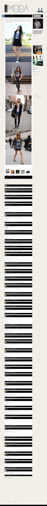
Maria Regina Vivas (10, 342)
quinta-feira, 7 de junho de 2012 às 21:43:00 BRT (11, 365)
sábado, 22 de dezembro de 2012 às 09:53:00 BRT (11, 475)
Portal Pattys (8, 225)
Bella (7, 279)
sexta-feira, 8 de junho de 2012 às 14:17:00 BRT (11, 459)
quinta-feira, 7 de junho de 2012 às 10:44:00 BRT (11, 269)
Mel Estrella (8, 439)
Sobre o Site (9, 0)
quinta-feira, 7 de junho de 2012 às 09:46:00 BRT (11, 246)
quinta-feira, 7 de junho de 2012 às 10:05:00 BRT (11, 252)
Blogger (21, 505)
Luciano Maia (9, 462)
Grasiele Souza (9, 308)
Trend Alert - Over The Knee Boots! (7, 173)
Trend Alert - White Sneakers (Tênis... (23, 174)
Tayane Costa (9, 384)
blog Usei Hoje (9, 417)
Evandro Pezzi (9, 445)
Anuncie (19, 0)
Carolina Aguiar (9, 204)
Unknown (8, 185)
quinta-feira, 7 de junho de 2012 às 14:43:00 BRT (11, 313)
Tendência (9, 179)
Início (6, 0)
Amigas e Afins (9, 316)
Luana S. (8, 198)
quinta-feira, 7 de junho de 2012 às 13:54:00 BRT (11, 300)
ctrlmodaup (8, 295)
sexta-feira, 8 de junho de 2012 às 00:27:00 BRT (11, 389)
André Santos (9, 367)
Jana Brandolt (9, 360)
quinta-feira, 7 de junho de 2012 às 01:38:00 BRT (11, 222)
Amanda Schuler (9, 399)
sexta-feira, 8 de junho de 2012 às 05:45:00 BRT (11, 415)
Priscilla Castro (9, 375)
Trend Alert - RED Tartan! (13, 174)
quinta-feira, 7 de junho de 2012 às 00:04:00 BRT (11, 195)
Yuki (7, 408)
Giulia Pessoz (9, 191)
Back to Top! (29, 505)
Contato (13, 0)
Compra (8, 286)
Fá (7, 249)
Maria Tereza (9, 327)
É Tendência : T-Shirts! (10, 16)
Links (16, 0)
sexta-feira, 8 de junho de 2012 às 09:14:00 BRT (11, 437)
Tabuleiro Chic (9, 265)
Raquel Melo (8, 233)
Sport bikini (12, 473)
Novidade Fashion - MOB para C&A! (18, 174)
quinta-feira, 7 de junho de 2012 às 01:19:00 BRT (11, 202)
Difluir (26, 505)
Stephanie (8, 215)
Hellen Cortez (9, 351)
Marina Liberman (9, 242)
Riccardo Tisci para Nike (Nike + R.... (28, 174)
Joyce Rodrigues (9, 272)
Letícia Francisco (9, 428)
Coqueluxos (8, 302)
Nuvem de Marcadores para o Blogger (38, 96)
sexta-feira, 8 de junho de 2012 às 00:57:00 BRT (11, 397)
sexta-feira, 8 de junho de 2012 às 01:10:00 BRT (11, 406)
